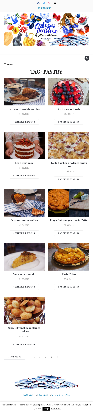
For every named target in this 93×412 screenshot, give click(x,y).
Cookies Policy (29, 395)
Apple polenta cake (24, 274)
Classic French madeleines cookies (24, 329)
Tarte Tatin (69, 274)
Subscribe (45, 8)
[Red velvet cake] (24, 145)
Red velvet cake (24, 162)
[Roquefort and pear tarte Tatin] (68, 202)
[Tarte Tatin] (68, 256)
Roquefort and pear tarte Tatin (69, 220)
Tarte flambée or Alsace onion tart (69, 164)
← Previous (14, 357)
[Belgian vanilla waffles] (24, 202)
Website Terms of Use (60, 395)
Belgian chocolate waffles (24, 109)
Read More (56, 408)
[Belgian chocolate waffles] (24, 91)
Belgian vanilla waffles (24, 220)
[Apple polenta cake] (24, 256)
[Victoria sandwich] (68, 91)
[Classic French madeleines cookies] (24, 310)
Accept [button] (46, 409)
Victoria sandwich (69, 109)
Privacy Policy (43, 395)
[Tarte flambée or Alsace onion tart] (68, 145)
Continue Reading (24, 122)
